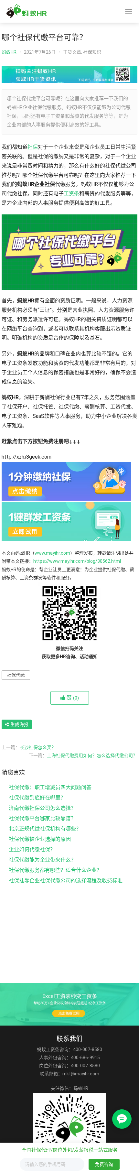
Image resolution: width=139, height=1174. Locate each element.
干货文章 (72, 52)
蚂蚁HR (9, 52)
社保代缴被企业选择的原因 (40, 839)
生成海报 (18, 724)
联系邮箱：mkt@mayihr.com (69, 1073)
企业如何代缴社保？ (32, 849)
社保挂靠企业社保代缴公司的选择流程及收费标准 (66, 880)
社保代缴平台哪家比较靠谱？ (42, 818)
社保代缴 (16, 675)
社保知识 (92, 52)
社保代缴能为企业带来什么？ (42, 860)
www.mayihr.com (52, 553)
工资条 (71, 193)
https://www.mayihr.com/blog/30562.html (77, 561)
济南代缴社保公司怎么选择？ (42, 808)
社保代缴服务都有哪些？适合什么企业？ (55, 870)
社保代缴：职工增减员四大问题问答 (50, 787)
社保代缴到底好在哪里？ (37, 798)
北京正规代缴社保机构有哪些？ (45, 829)
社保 (32, 147)
